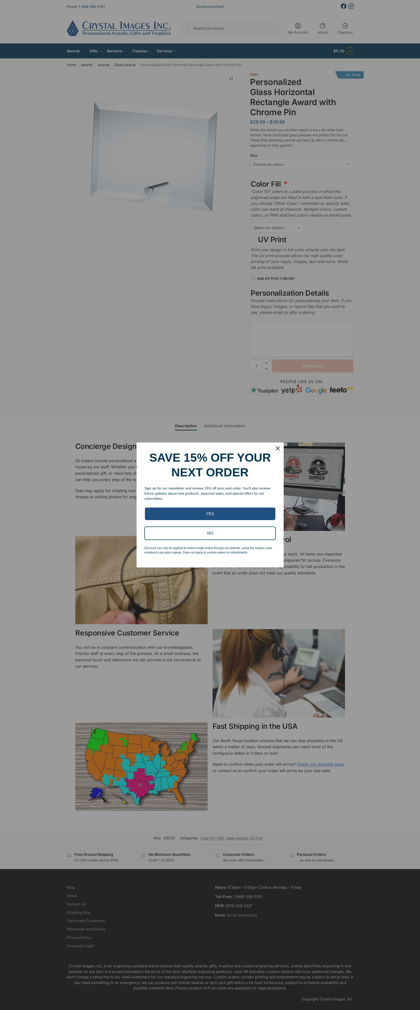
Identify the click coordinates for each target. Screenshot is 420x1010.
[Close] (278, 448)
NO (210, 533)
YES (210, 514)
